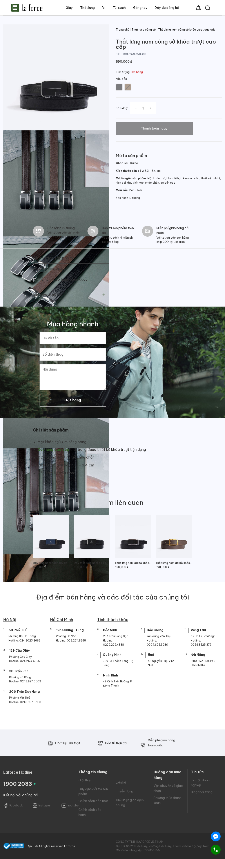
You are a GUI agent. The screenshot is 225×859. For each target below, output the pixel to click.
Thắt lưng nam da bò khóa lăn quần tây (133, 563)
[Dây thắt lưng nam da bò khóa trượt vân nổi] (92, 536)
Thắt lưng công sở (144, 29)
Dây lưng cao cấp (53, 449)
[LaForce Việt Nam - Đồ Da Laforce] (26, 8)
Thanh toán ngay (154, 128)
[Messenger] (216, 836)
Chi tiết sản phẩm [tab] (51, 430)
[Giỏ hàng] (198, 8)
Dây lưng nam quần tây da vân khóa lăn (51, 563)
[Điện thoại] (216, 850)
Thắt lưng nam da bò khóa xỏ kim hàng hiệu (174, 563)
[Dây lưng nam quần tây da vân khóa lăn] (51, 536)
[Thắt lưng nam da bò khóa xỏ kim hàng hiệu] (174, 536)
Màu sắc (121, 79)
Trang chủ (122, 29)
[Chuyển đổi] (104, 269)
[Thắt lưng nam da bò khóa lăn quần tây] (133, 536)
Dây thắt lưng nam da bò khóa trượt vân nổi (92, 563)
